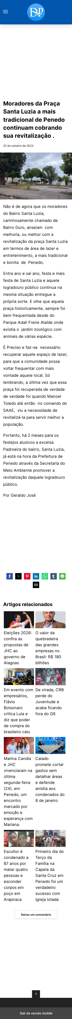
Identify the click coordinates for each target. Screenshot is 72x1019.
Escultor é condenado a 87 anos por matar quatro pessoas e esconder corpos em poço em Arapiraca (16, 875)
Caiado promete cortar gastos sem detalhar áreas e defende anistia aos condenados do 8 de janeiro (50, 779)
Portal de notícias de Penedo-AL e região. (36, 12)
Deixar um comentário (36, 914)
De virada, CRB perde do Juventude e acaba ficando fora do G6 (49, 701)
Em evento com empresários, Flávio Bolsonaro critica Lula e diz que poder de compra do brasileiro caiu (18, 710)
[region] (36, 535)
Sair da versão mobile (36, 1013)
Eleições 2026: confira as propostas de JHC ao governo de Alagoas (18, 647)
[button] (9, 576)
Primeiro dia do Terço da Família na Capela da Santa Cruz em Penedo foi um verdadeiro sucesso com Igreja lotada (49, 875)
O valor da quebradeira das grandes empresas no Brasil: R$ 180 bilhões (48, 647)
